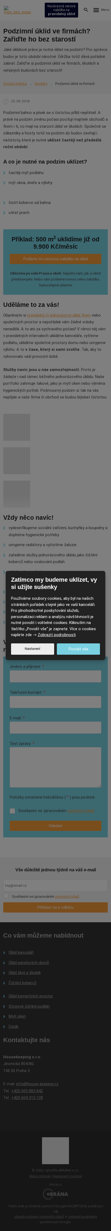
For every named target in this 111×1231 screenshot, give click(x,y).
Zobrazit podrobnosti (57, 634)
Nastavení (32, 649)
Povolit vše (78, 649)
